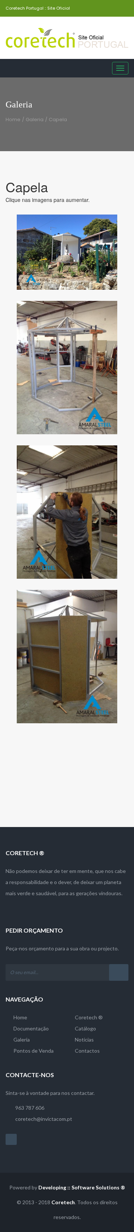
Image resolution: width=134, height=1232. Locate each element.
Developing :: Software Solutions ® (81, 1187)
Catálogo (85, 1028)
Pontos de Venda (33, 1050)
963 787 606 (29, 1108)
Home (13, 119)
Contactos (87, 1050)
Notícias (84, 1039)
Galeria (35, 119)
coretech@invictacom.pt (43, 1119)
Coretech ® (89, 1017)
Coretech (63, 1202)
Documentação (31, 1028)
